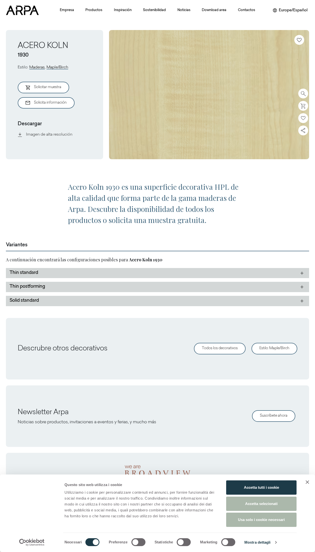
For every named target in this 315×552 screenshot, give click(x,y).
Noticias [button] (183, 10)
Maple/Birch (57, 67)
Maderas (37, 67)
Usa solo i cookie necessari (261, 520)
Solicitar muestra (47, 87)
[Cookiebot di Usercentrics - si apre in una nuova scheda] (31, 542)
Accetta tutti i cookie (261, 487)
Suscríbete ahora (273, 416)
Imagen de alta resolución (49, 135)
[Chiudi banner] (307, 482)
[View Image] (209, 94)
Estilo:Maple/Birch (274, 348)
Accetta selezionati (261, 504)
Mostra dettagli (257, 542)
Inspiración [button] (123, 10)
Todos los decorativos (220, 348)
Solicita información (50, 103)
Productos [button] (93, 10)
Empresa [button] (67, 10)
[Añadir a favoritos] (299, 40)
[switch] (138, 542)
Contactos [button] (246, 10)
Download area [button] (214, 10)
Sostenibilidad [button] (154, 10)
